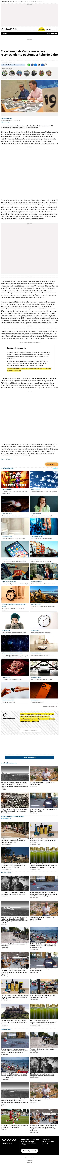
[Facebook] (32, 65)
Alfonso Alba (4, 789)
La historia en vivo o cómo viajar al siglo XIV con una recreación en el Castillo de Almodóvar (14, 1022)
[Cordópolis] (10, 1140)
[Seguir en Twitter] (45, 1141)
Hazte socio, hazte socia (30, 730)
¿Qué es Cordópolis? (29, 1158)
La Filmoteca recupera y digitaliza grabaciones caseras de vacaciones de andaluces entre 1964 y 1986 (13, 865)
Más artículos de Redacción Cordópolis (12, 816)
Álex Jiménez (4, 1129)
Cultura (4, 33)
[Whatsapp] (28, 65)
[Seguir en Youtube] (53, 1141)
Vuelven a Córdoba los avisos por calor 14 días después (14, 945)
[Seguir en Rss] (47, 1143)
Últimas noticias (6, 1029)
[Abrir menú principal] (57, 28)
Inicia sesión (48, 29)
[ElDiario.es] (52, 33)
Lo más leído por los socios (9, 763)
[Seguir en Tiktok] (43, 1143)
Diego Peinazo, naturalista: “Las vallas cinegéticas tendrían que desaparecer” (13, 893)
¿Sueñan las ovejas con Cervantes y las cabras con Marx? (42, 783)
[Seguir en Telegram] (49, 1141)
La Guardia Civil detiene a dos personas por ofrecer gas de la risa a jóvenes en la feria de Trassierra (44, 840)
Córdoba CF (41, 1)
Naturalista (12, 1)
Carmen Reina (4, 1025)
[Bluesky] (35, 65)
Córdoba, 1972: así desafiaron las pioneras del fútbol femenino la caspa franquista (14, 810)
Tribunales (31, 1)
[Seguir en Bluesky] (43, 1141)
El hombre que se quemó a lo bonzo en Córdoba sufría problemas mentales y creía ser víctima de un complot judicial (43, 894)
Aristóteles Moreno (5, 813)
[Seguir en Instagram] (51, 1141)
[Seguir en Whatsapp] (45, 1143)
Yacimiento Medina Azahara (19, 1)
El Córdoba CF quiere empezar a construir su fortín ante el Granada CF (14, 1126)
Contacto (29, 1162)
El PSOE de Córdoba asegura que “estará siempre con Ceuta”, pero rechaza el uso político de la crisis (43, 945)
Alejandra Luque (34, 813)
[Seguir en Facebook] (47, 1141)
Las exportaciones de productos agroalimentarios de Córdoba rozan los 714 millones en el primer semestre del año (43, 865)
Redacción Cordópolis (6, 118)
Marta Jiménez (33, 786)
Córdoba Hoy (9, 459)
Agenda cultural (36, 1)
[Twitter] (39, 65)
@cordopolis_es (6, 122)
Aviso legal (29, 1160)
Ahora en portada (6, 873)
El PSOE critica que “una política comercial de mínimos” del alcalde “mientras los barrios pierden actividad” (15, 840)
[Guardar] (45, 65)
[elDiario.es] (10, 1143)
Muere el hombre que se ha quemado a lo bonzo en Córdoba (43, 810)
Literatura (26, 1)
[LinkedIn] (42, 65)
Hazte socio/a (41, 29)
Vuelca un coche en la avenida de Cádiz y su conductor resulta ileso (43, 996)
